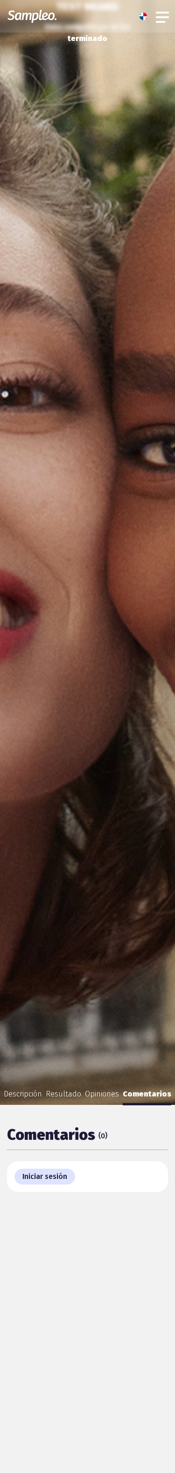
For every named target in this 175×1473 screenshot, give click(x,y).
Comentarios (147, 1093)
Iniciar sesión (44, 1176)
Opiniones (102, 1093)
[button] (146, 16)
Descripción (23, 1093)
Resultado (63, 1093)
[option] (23, 1094)
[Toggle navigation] (163, 16)
